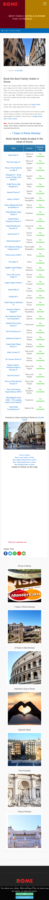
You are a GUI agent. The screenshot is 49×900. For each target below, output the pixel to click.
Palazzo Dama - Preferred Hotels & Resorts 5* (13, 367)
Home (6, 30)
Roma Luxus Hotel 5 (13, 255)
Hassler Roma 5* (13, 192)
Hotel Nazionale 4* (13, 241)
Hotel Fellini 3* (13, 290)
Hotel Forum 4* (13, 234)
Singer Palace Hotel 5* (13, 283)
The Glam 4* (13, 262)
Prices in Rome (24, 455)
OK (24, 894)
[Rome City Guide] (24, 880)
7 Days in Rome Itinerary (26, 133)
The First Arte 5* (13, 376)
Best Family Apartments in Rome (24, 462)
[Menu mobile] (45, 4)
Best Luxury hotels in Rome (24, 457)
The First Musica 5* (13, 331)
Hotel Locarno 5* (13, 352)
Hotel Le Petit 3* (13, 199)
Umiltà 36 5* (13, 297)
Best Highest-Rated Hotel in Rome (24, 460)
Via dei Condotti (15, 30)
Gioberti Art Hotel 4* (13, 338)
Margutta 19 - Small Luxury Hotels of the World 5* (13, 177)
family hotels (35, 104)
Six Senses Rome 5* (13, 359)
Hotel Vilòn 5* (13, 155)
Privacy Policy (24, 897)
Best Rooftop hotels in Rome (24, 464)
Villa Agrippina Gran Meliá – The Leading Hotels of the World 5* (13, 400)
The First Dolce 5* (13, 162)
